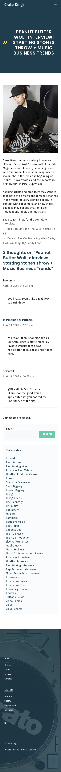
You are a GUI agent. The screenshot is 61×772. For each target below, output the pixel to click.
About (7, 669)
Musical (10, 514)
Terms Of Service (28, 750)
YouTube (8, 696)
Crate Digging (14, 486)
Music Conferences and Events (24, 553)
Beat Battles (13, 462)
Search (10, 428)
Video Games (14, 601)
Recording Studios (17, 589)
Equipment (12, 510)
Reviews (11, 593)
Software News (15, 597)
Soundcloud (10, 705)
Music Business (15, 549)
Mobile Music (14, 545)
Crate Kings (14, 4)
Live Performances (17, 541)
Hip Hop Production (18, 537)
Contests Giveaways (18, 482)
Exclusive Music (15, 521)
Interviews (12, 577)
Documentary (14, 502)
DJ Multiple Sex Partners (18, 320)
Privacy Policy (11, 750)
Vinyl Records (14, 609)
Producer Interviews (18, 557)
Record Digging (15, 490)
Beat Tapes (13, 525)
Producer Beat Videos (19, 470)
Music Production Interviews (23, 573)
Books (10, 478)
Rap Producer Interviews (21, 569)
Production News (16, 581)
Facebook (8, 710)
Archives (8, 674)
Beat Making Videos (18, 466)
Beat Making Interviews (20, 565)
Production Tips (15, 585)
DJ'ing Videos (14, 498)
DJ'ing (9, 494)
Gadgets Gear (14, 529)
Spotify (7, 701)
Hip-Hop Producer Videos (21, 474)
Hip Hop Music (15, 533)
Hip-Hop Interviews (18, 561)
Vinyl (9, 605)
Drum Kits (12, 506)
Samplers (12, 518)
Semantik (9, 371)
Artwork (11, 458)
